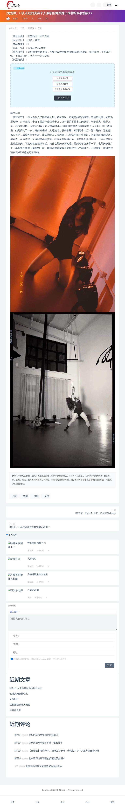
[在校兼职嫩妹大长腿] (16, 577)
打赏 (14, 496)
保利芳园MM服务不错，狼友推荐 (45, 743)
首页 (22, 28)
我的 (88, 802)
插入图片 (14, 612)
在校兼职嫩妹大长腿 (38, 574)
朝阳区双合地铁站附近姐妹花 (43, 735)
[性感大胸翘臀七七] (16, 545)
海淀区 (15, 18)
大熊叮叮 (32, 559)
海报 (35, 496)
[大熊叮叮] (16, 559)
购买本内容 (63, 98)
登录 (109, 5)
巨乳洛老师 (33, 590)
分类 (37, 802)
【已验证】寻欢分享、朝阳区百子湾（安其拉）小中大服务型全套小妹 (64, 751)
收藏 (25, 496)
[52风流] (8, 18)
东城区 (30, 550)
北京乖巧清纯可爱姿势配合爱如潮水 (47, 758)
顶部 (112, 802)
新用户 (17, 735)
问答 (62, 802)
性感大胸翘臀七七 (36, 543)
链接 (46, 496)
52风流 (62, 790)
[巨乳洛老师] (16, 591)
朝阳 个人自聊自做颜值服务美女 (26, 688)
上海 (29, 598)
